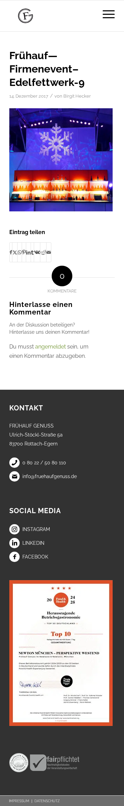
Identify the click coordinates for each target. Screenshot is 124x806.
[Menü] (105, 14)
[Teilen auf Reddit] (43, 252)
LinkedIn (33, 543)
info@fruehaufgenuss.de (49, 476)
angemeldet (50, 346)
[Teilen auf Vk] (37, 252)
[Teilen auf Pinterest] (24, 252)
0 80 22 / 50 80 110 (44, 462)
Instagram (36, 529)
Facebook (35, 557)
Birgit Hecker (77, 96)
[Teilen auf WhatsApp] (20, 252)
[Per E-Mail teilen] (48, 252)
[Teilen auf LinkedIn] (28, 252)
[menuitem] (105, 14)
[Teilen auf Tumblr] (32, 252)
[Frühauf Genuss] (51, 15)
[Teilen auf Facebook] (11, 252)
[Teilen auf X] (14, 252)
